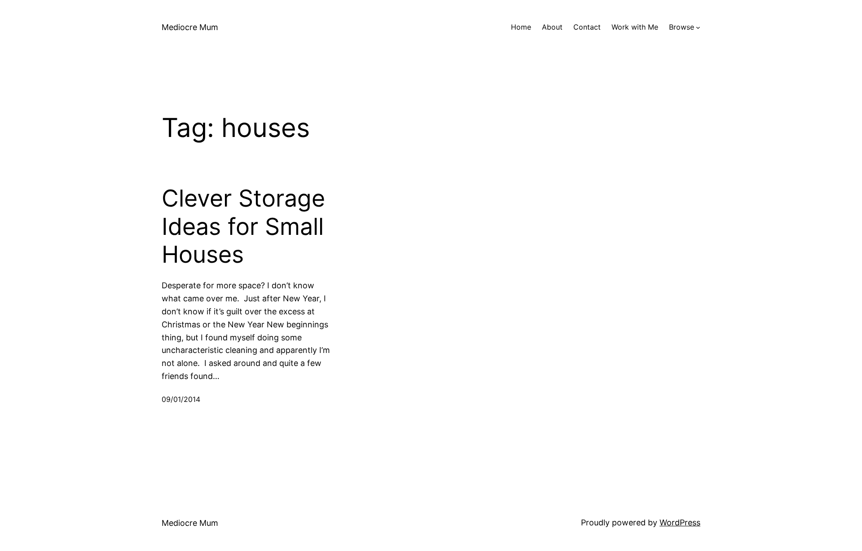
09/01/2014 (181, 399)
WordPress (680, 522)
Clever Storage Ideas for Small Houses (243, 227)
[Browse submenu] (698, 27)
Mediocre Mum (190, 27)
